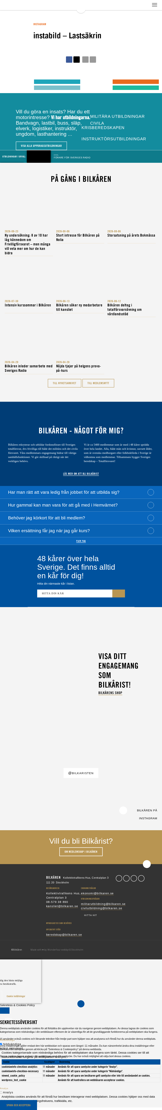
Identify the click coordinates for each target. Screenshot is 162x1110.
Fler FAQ (81, 540)
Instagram (134, 878)
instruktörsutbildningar (113, 138)
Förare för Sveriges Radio (72, 156)
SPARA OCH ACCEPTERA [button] (18, 1105)
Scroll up (147, 864)
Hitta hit (90, 915)
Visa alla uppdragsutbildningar (41, 146)
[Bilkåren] (81, 6)
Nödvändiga (12, 1044)
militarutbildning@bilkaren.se (103, 904)
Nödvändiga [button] (7, 1040)
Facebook (119, 878)
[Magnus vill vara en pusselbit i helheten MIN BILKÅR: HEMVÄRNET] (88, 81)
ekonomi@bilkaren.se (97, 893)
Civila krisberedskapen (103, 125)
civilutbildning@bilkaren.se (101, 908)
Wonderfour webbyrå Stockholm (65, 949)
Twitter (126, 878)
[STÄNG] (4, 1010)
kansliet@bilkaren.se (62, 906)
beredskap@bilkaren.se (64, 934)
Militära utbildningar (117, 116)
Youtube (141, 878)
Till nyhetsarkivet (64, 383)
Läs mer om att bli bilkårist (81, 474)
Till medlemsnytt (98, 383)
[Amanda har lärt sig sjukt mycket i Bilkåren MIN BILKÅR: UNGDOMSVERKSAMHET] (9, 81)
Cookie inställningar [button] (16, 996)
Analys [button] (4, 1088)
